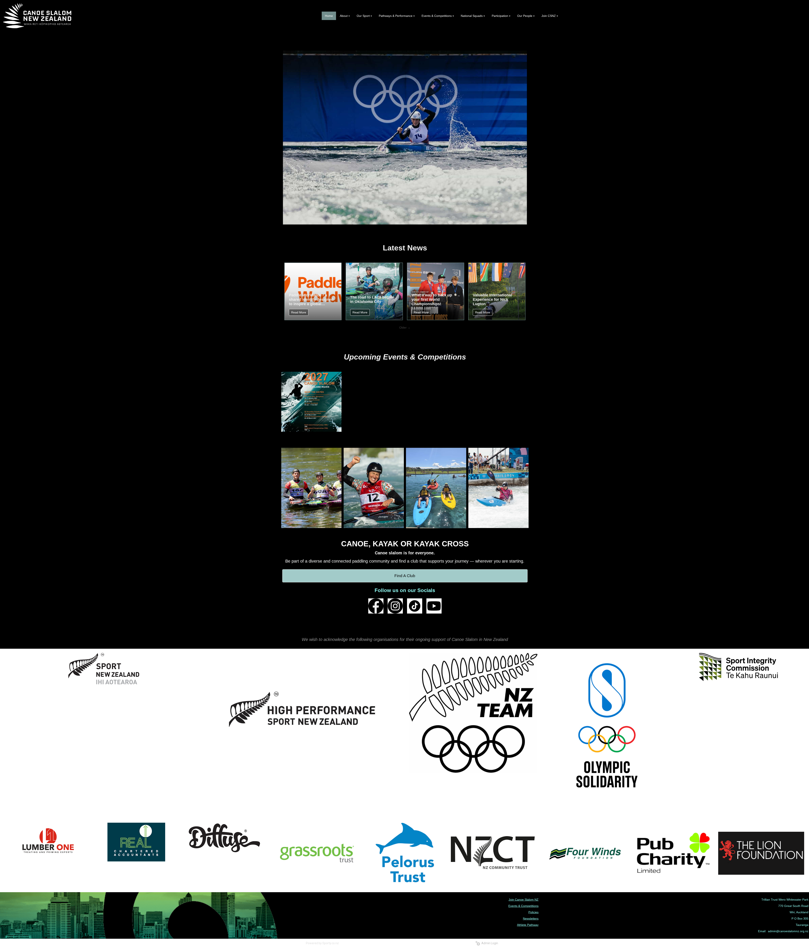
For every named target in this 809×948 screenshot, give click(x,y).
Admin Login (489, 943)
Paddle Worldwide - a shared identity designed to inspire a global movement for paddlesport (311, 299)
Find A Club (404, 576)
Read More (298, 312)
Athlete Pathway (527, 925)
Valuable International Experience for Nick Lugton (492, 299)
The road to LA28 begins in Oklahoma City (372, 299)
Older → (404, 327)
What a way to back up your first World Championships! (431, 299)
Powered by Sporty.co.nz (322, 943)
